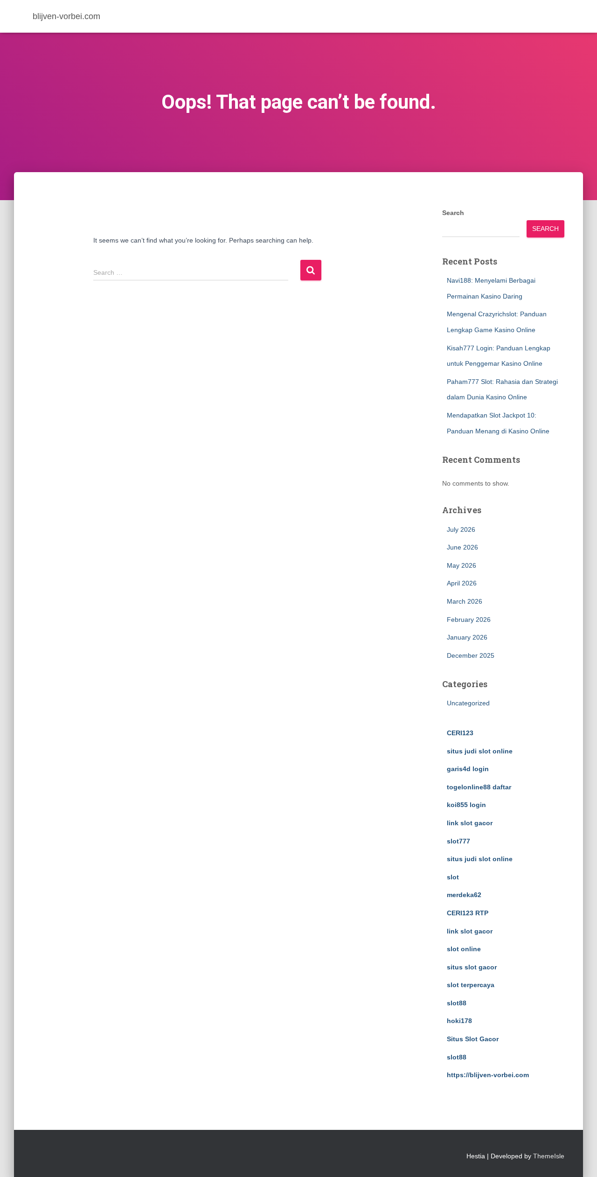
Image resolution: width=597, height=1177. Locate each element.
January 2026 (467, 637)
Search (453, 212)
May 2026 (461, 565)
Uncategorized (468, 703)
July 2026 (461, 529)
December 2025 (470, 655)
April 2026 (462, 583)
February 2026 (469, 619)
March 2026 (464, 601)
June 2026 (462, 547)
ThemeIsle (548, 1156)
